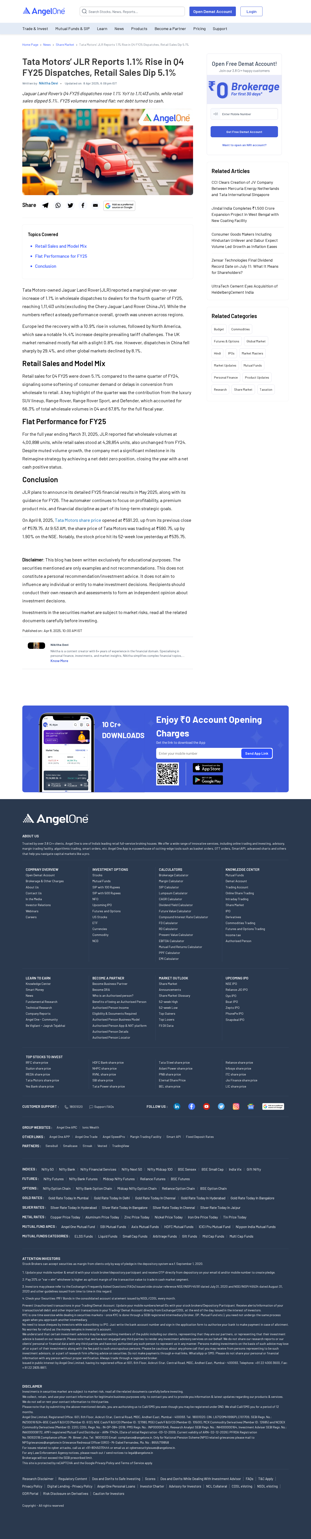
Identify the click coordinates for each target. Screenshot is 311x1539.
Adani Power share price (175, 1068)
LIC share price (236, 1086)
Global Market (256, 341)
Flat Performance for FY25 (61, 256)
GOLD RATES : (33, 1198)
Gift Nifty (254, 1169)
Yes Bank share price (40, 1086)
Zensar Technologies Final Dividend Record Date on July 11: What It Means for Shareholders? (245, 266)
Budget (219, 329)
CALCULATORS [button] (170, 869)
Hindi (217, 353)
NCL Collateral (216, 1486)
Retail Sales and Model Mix (61, 246)
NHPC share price (104, 1068)
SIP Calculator (169, 887)
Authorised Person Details (110, 1031)
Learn (102, 28)
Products (139, 28)
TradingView (120, 1146)
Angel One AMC (67, 1127)
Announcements (170, 989)
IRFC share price (37, 1062)
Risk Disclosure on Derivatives (65, 1493)
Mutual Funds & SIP (72, 28)
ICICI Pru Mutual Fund (214, 1226)
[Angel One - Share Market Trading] (44, 11)
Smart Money (35, 989)
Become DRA (101, 989)
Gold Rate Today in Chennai (155, 1198)
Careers (31, 917)
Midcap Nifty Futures (119, 1179)
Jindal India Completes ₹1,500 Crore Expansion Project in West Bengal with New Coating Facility (245, 214)
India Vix (235, 1169)
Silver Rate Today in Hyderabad (74, 1207)
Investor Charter (152, 1486)
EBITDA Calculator (171, 941)
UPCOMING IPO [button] (237, 978)
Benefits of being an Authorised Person (119, 1002)
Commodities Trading (240, 923)
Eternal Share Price (172, 1080)
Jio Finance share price (241, 1080)
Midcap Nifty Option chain (137, 1188)
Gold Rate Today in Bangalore (252, 1198)
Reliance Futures (153, 1179)
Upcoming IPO (102, 905)
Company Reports (38, 1013)
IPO (228, 911)
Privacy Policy (104, 1463)
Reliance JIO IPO (237, 989)
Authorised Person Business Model (116, 1019)
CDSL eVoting (242, 1486)
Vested (102, 1146)
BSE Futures (180, 1179)
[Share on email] (95, 205)
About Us (32, 887)
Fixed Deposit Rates (200, 1137)
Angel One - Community (42, 1019)
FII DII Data (166, 1025)
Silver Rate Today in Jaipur (220, 1207)
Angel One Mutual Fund (78, 1226)
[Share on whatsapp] (57, 205)
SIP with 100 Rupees (106, 887)
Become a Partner (170, 28)
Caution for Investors (108, 1493)
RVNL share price (104, 1074)
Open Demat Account (212, 11)
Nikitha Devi (48, 83)
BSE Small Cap (212, 1169)
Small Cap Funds (135, 1236)
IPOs (231, 353)
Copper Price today (65, 1217)
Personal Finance (226, 377)
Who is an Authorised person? (112, 995)
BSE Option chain (213, 1188)
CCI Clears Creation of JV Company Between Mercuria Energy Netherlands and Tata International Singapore (245, 188)
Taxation (266, 389)
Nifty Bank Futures (83, 1179)
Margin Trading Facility (145, 1137)
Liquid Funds (107, 1236)
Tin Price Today (234, 1217)
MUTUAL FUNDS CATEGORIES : (46, 1236)
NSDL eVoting (267, 1486)
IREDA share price (38, 1074)
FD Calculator (168, 923)
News (119, 28)
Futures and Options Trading (245, 929)
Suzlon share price (38, 1068)
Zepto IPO (233, 1007)
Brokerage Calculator (174, 875)
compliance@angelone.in (135, 1437)
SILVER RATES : (34, 1207)
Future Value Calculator (175, 911)
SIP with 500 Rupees (106, 893)
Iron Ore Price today (203, 1217)
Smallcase (70, 1146)
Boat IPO (232, 1002)
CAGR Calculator (170, 899)
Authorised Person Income (110, 1007)
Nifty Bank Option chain (94, 1188)
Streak (87, 1146)
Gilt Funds (189, 1236)
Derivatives (233, 917)
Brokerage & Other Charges (45, 881)
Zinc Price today (136, 1217)
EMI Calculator (169, 959)
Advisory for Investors (185, 1486)
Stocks (97, 875)
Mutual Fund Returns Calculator (180, 947)
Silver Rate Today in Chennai (174, 1207)
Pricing (199, 28)
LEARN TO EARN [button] (38, 978)
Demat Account (236, 881)
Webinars (32, 911)
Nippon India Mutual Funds (256, 1226)
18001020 (76, 1106)
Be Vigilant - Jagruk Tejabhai (45, 1025)
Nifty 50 (47, 1169)
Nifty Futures (53, 1179)
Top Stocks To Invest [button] (44, 1057)
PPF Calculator (169, 953)
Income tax (233, 935)
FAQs (249, 1479)
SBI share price (102, 1080)
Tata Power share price (108, 1086)
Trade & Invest (35, 28)
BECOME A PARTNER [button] (108, 978)
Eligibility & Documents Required (114, 1013)
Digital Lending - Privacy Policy (69, 1486)
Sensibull (52, 1146)
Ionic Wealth (90, 1127)
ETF (95, 923)
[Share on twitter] (70, 205)
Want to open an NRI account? (244, 145)
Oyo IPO (231, 996)
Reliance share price (239, 1062)
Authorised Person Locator (111, 1037)
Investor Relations (38, 905)
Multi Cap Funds (241, 1236)
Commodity (100, 935)
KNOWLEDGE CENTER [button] (242, 869)
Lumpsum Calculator (173, 893)
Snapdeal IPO (235, 1020)
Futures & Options (226, 341)
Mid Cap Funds (213, 1236)
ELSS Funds (83, 1236)
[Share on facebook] (82, 205)
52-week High (168, 1002)
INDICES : (29, 1169)
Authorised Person (238, 941)
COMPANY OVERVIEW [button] (42, 869)
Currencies (99, 929)
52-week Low (168, 1007)
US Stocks (99, 917)
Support (220, 28)
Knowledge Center (38, 984)
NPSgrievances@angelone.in (42, 1442)
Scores (150, 1479)
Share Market (243, 389)
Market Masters (252, 353)
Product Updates (257, 377)
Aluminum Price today (102, 1217)
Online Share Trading (240, 893)
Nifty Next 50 (132, 1169)
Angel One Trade (86, 1137)
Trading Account (237, 887)
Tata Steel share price (174, 1062)
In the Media (34, 899)
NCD (95, 941)
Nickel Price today (169, 1217)
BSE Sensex (187, 1169)
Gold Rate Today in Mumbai (68, 1198)
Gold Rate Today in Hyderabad (203, 1198)
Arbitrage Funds (165, 1236)
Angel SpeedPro (114, 1137)
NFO (95, 899)
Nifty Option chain (57, 1188)
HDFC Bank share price (108, 1062)
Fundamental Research (41, 1002)
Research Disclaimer (38, 1479)
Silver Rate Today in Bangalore (125, 1207)
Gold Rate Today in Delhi (112, 1198)
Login (252, 11)
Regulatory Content (72, 1479)
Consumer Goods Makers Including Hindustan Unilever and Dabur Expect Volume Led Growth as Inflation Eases (245, 240)
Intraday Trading (237, 899)
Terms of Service (132, 1463)
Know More (59, 660)
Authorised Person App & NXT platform (119, 1025)
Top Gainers (167, 1013)
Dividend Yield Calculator (176, 905)
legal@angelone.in (140, 1453)
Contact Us (34, 893)
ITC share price (236, 1074)
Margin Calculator (171, 881)
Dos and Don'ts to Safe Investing (116, 1479)
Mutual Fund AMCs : (39, 1226)
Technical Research (39, 1007)
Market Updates (225, 365)
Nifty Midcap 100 (160, 1169)
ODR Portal (30, 1493)
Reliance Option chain (178, 1188)
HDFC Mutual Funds (179, 1226)
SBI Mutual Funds (113, 1226)
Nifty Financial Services (98, 1169)
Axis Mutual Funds (145, 1226)
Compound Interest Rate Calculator (183, 917)
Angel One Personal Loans (116, 1486)
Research (220, 389)
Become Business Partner (109, 984)
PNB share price (170, 1074)
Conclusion (46, 266)
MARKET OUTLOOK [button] (173, 978)
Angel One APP (59, 1137)
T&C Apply (265, 1479)
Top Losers (166, 1019)
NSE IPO (231, 984)
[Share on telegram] (45, 205)
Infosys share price (238, 1068)
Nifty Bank (67, 1169)
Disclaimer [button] (32, 1386)
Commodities (240, 329)
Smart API (173, 1137)
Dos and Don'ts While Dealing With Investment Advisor (200, 1479)
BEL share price (169, 1086)
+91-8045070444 (98, 1448)
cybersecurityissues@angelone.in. (153, 1448)
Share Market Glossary (174, 995)
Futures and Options (106, 911)
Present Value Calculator (176, 935)
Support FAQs (104, 1106)
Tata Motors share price (42, 1080)
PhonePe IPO (234, 1013)
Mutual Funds (253, 365)
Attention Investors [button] (41, 1258)
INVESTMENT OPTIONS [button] (110, 869)
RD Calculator (168, 929)
